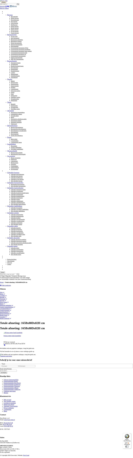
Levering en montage (10, 403)
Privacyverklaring (9, 408)
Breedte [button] (2, 297)
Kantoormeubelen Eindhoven (12, 384)
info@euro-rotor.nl (9, 420)
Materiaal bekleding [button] (6, 305)
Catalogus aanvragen (6, 356)
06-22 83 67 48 (8, 423)
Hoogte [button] (2, 300)
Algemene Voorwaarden (11, 406)
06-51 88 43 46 (7, 424)
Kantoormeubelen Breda (11, 381)
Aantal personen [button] (5, 310)
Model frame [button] (4, 315)
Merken (6, 393)
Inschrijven (3, 372)
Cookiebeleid (7, 409)
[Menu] (130, 434)
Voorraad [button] (3, 299)
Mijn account (7, 400)
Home (2, 282)
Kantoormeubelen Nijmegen (12, 386)
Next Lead (26, 455)
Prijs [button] (1, 292)
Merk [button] (1, 304)
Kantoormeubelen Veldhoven (12, 389)
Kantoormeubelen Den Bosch (12, 383)
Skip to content (4, 8)
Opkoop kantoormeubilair (11, 380)
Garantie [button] (2, 317)
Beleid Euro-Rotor (9, 404)
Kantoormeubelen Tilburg (11, 388)
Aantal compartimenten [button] (7, 307)
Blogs (5, 411)
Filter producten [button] (6, 285)
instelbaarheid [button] (4, 312)
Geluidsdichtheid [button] (5, 308)
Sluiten (2, 272)
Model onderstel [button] (5, 318)
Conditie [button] (2, 295)
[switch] (127, 447)
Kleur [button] (2, 294)
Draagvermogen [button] (5, 313)
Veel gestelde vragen (9, 401)
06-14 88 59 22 (8, 426)
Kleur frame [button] (3, 302)
